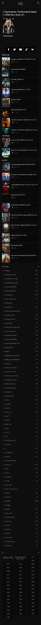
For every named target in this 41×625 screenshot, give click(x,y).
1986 (8, 610)
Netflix (7, 351)
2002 (32, 589)
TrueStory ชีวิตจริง (10, 388)
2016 (8, 574)
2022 (32, 564)
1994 (20, 599)
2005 (32, 585)
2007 (8, 585)
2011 (32, 578)
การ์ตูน (7, 400)
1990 (32, 603)
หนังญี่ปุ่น (7, 505)
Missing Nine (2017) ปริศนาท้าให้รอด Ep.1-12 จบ (20, 558)
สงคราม (7, 473)
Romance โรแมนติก (11, 367)
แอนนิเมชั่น (8, 545)
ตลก (6, 436)
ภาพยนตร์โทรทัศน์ (10, 460)
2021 (8, 567)
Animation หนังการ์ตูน (11, 279)
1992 (8, 603)
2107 (32, 557)
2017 (32, 571)
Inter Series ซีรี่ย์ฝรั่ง (11, 339)
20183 (8, 571)
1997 (20, 596)
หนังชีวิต (7, 501)
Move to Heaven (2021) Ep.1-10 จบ (8, 557)
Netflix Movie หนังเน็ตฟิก (12, 355)
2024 (8, 564)
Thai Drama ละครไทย (11, 376)
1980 (8, 617)
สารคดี (7, 481)
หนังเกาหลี (8, 521)
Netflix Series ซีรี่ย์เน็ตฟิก (12, 359)
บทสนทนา (8, 444)
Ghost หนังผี (8, 323)
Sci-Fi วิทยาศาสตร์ (10, 372)
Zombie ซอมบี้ (9, 396)
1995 (8, 599)
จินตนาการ (8, 412)
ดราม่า (7, 432)
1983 (8, 613)
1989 (8, 606)
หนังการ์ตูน (8, 485)
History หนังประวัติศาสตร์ (12, 327)
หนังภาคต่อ (8, 513)
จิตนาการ (8, 408)
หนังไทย (7, 533)
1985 (20, 610)
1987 (32, 606)
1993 (32, 599)
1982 (20, 613)
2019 (32, 567)
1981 (32, 613)
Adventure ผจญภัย (10, 275)
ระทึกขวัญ (8, 465)
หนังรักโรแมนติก (10, 517)
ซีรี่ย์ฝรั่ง (7, 420)
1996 (32, 596)
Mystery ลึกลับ (9, 347)
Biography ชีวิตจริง (10, 291)
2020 (20, 567)
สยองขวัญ (8, 477)
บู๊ (5, 448)
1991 (20, 603)
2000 (20, 592)
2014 (32, 574)
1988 (20, 606)
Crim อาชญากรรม (10, 299)
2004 (8, 589)
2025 (32, 560)
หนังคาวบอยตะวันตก (11, 489)
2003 (20, 589)
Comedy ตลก (9, 295)
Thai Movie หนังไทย (11, 380)
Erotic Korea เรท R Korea (12, 311)
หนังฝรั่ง (7, 509)
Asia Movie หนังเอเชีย (11, 283)
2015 (20, 574)
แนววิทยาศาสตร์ (10, 541)
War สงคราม (8, 392)
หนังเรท (7, 525)
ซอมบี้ (7, 416)
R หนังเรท (8, 363)
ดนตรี (6, 428)
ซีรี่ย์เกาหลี (8, 424)
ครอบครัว (8, 404)
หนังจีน (7, 493)
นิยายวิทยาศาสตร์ (10, 440)
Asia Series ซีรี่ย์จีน (10, 287)
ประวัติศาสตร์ (9, 452)
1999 (32, 592)
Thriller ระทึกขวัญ (10, 384)
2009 (20, 581)
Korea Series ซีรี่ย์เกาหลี (12, 343)
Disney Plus (8, 303)
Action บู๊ (7, 270)
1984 (32, 610)
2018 (20, 571)
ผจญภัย (7, 456)
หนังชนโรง (8, 497)
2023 (20, 564)
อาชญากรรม (9, 537)
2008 (32, 581)
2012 (20, 578)
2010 (8, 581)
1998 (8, 596)
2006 (20, 585)
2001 (8, 592)
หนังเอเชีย (8, 529)
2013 (8, 578)
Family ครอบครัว (10, 315)
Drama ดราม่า (9, 307)
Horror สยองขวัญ (10, 331)
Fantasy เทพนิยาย (10, 319)
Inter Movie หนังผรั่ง (11, 335)
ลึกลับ (6, 469)
